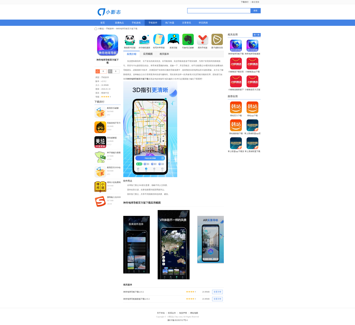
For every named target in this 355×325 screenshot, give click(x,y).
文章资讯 (186, 23)
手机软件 (153, 23)
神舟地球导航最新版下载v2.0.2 (136, 299)
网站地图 (194, 313)
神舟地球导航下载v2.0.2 (133, 292)
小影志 (101, 29)
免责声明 (183, 313)
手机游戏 (136, 23)
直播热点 (119, 23)
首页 (102, 23)
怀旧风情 (203, 23)
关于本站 (161, 313)
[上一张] (148, 244)
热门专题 (169, 23)
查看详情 (217, 292)
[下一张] (199, 244)
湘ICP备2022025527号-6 (177, 320)
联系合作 (172, 313)
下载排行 (245, 2)
